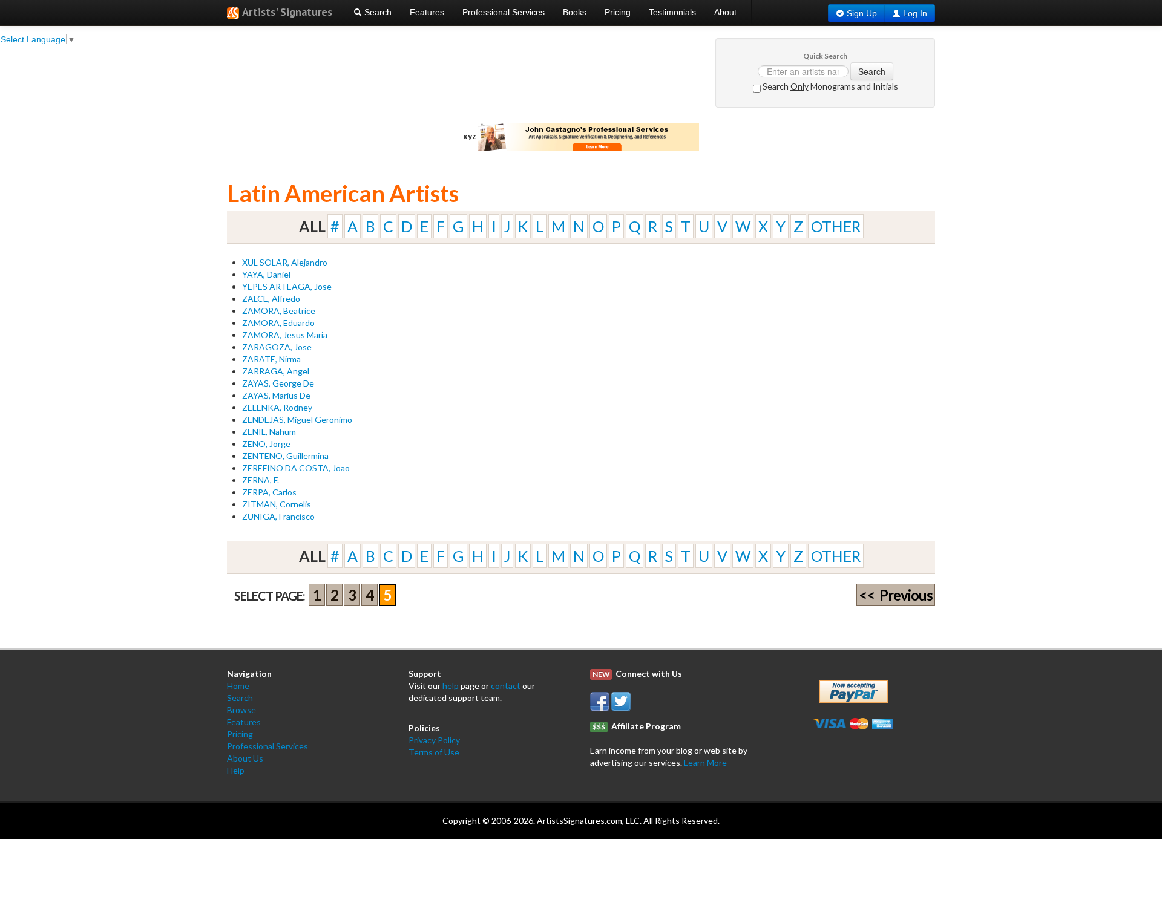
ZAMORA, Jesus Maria (284, 335)
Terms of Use (434, 752)
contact (505, 685)
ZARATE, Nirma (271, 359)
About (725, 12)
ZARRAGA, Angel (275, 371)
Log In (915, 13)
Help (236, 770)
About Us (245, 758)
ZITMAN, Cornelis (276, 504)
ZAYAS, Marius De (276, 395)
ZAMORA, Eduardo (278, 323)
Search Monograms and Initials (829, 86)
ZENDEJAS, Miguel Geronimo (297, 419)
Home (238, 685)
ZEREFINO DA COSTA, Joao (296, 468)
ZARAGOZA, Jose (277, 347)
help (450, 685)
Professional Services (503, 12)
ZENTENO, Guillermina (285, 456)
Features (427, 12)
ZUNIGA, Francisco (278, 516)
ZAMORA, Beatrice (278, 310)
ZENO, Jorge (266, 444)
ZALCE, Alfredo (271, 298)
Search (377, 12)
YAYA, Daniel (266, 274)
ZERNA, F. (260, 480)
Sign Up (862, 13)
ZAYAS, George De (278, 383)
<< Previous (896, 595)
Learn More (705, 762)
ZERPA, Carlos (269, 492)
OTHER (836, 226)
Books (574, 12)
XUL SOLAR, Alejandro (284, 262)
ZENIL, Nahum (269, 431)
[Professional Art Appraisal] (589, 136)
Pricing (618, 12)
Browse (241, 710)
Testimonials (672, 12)
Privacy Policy (434, 740)
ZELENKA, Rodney (277, 407)
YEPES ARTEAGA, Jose (287, 286)
